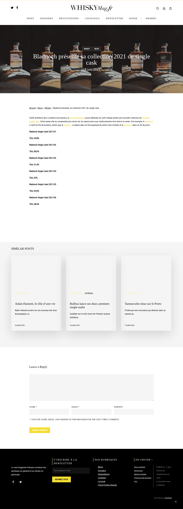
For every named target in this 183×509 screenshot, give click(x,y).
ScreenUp (168, 498)
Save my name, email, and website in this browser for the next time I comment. (75, 419)
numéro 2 (149, 121)
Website (118, 407)
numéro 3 (68, 125)
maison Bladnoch (76, 118)
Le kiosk (101, 481)
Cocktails (102, 478)
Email (75, 407)
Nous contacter (139, 467)
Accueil (32, 108)
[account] (164, 8)
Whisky (87, 49)
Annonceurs (138, 471)
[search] (157, 8)
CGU (135, 481)
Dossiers (102, 470)
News (96, 49)
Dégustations (104, 474)
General (89, 293)
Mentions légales (140, 474)
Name (33, 407)
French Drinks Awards (107, 485)
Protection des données (142, 478)
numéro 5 (128, 125)
